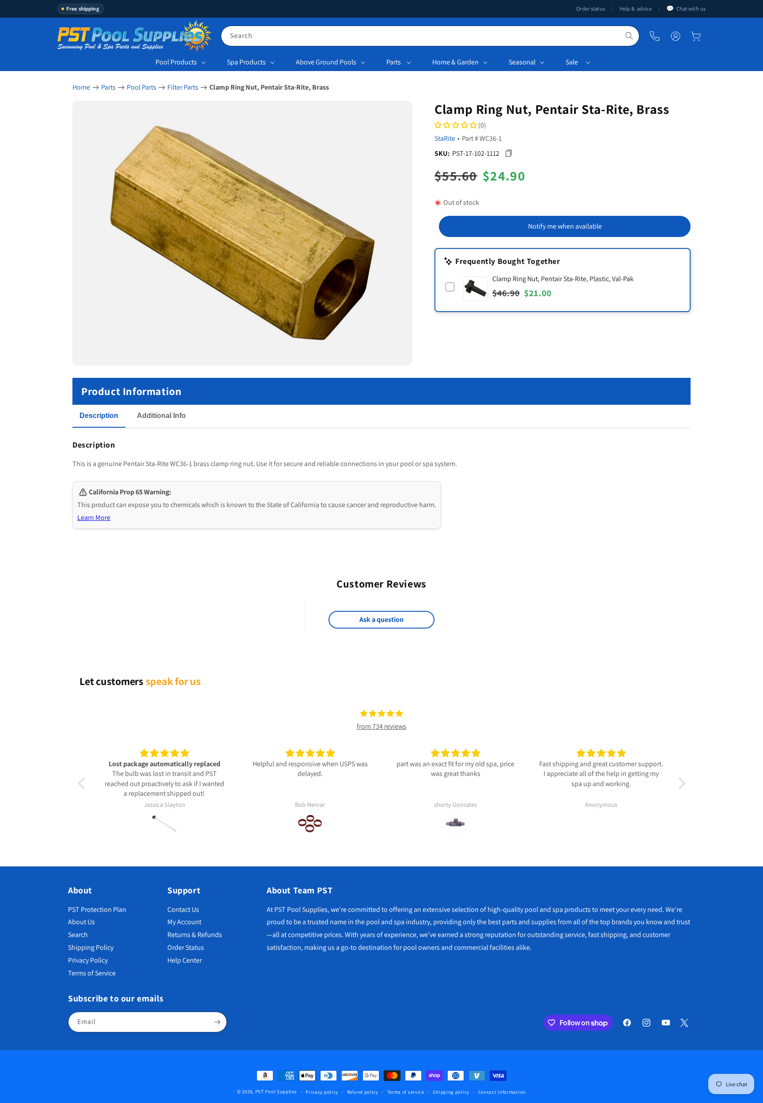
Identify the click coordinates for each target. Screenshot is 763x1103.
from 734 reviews (381, 726)
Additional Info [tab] (161, 415)
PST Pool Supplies (276, 1091)
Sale (572, 62)
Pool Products (176, 62)
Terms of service (405, 1092)
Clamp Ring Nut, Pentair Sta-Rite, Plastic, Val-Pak (563, 278)
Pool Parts (141, 87)
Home (81, 87)
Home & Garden (455, 62)
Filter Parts (182, 87)
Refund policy (362, 1092)
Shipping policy (451, 1092)
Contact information (502, 1092)
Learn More (93, 517)
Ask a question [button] (381, 619)
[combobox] (430, 36)
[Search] (629, 35)
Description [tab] (98, 415)
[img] (381, 713)
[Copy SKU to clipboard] (508, 153)
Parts (393, 62)
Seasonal (522, 62)
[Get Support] (655, 36)
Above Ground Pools (326, 62)
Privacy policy (322, 1092)
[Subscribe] (217, 1022)
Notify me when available (565, 226)
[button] (696, 36)
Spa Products (246, 62)
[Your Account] (675, 36)
